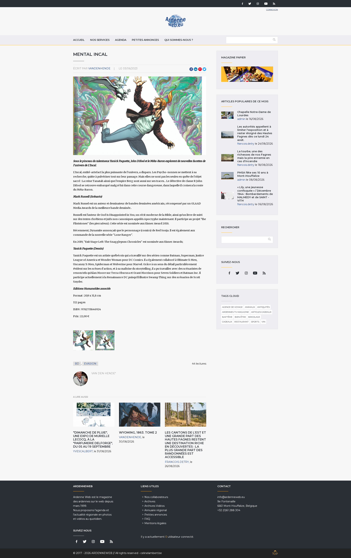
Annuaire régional (155, 510)
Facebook (191, 69)
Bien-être (240, 317)
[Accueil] (175, 27)
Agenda (120, 40)
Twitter (204, 69)
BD (77, 363)
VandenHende (99, 68)
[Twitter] (250, 4)
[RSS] (274, 4)
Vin (263, 321)
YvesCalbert (83, 451)
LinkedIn (195, 69)
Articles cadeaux (261, 312)
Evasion (90, 363)
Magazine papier (247, 74)
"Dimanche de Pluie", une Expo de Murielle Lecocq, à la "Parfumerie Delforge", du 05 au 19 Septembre (93, 439)
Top (275, 553)
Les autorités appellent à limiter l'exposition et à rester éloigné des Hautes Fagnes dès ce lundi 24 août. (254, 133)
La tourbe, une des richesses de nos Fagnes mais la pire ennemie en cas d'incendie (254, 156)
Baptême (227, 317)
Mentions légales (155, 523)
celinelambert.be (151, 553)
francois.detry (177, 462)
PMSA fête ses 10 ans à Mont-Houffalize (252, 174)
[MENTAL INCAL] (83, 340)
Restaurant (241, 321)
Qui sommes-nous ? (178, 40)
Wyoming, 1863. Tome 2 (138, 432)
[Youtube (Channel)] (266, 4)
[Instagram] (258, 4)
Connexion (272, 9)
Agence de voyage (232, 307)
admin (241, 119)
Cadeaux (227, 321)
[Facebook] (242, 4)
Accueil (79, 40)
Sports (255, 321)
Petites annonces (145, 40)
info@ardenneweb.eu (231, 497)
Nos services (100, 40)
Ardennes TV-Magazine (235, 312)
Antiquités (263, 307)
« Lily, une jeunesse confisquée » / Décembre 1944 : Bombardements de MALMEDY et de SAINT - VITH (255, 194)
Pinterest (200, 69)
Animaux (250, 307)
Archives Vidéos (154, 505)
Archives (149, 501)
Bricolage (254, 317)
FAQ (147, 518)
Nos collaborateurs (156, 497)
